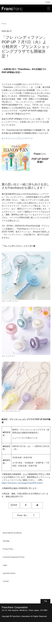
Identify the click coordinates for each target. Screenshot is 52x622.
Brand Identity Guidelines (12, 533)
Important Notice (9, 573)
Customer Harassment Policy (13, 557)
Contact (6, 581)
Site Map (6, 541)
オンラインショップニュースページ (17, 138)
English (47, 2)
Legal (5, 565)
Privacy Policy (8, 549)
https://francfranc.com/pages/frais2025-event (22, 483)
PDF (15, 505)
